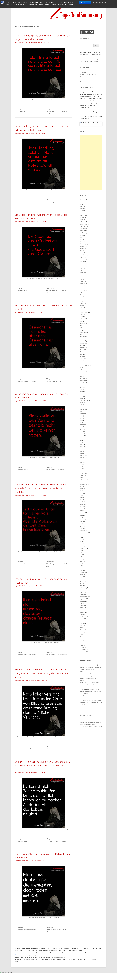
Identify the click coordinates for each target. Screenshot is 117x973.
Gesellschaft (27, 929)
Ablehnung (82, 200)
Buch (81, 239)
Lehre (81, 431)
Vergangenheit (83, 596)
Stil (80, 552)
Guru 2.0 (82, 79)
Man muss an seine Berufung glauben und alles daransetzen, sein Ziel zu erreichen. (91, 691)
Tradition (82, 568)
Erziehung (82, 290)
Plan (81, 491)
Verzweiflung (83, 616)
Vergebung (82, 599)
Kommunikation (84, 400)
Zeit (81, 636)
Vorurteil (82, 621)
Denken (26, 290)
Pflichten (82, 486)
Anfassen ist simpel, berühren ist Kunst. (90, 722)
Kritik (81, 418)
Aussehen (82, 219)
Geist (81, 325)
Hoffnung (82, 372)
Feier (81, 297)
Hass (81, 361)
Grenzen (82, 356)
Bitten (81, 237)
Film (81, 301)
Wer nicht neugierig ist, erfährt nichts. (90, 724)
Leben (61, 381)
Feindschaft (35, 654)
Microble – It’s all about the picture (89, 74)
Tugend (82, 577)
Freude (81, 310)
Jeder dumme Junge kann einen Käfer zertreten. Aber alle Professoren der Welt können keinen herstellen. (40, 488)
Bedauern (82, 222)
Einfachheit (83, 264)
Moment (82, 455)
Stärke (81, 550)
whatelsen (82, 689)
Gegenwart (82, 323)
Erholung (82, 281)
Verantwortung (84, 590)
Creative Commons (97, 959)
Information (83, 380)
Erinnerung (83, 283)
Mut (81, 462)
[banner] (58, 13)
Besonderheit (83, 228)
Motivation (27, 202)
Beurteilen (82, 230)
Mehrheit (59, 929)
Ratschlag (82, 506)
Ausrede (82, 217)
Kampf (81, 391)
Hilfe (81, 369)
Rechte (81, 508)
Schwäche (82, 530)
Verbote (82, 592)
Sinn (81, 539)
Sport (81, 544)
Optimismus (83, 473)
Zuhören (82, 645)
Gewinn (82, 345)
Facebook (82, 32)
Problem (82, 499)
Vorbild (81, 619)
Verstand (26, 469)
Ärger (81, 213)
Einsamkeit (82, 266)
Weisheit (82, 625)
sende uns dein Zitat (60, 957)
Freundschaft (27, 654)
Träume (82, 572)
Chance (82, 242)
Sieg (81, 537)
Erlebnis (82, 286)
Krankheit (33, 381)
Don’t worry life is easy (86, 715)
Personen (20, 111)
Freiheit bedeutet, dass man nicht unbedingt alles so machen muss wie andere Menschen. (90, 685)
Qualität (82, 502)
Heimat (82, 363)
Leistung (82, 433)
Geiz (81, 327)
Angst (81, 206)
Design (81, 250)
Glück (81, 352)
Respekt (82, 519)
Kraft (81, 405)
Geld (81, 330)
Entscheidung (83, 275)
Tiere (81, 563)
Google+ (86, 32)
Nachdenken (63, 290)
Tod (81, 566)
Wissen (32, 564)
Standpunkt (83, 548)
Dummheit (49, 472)
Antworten (82, 208)
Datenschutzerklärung (99, 2)
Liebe (47, 292)
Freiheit (82, 305)
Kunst (81, 420)
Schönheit (82, 528)
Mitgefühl (82, 451)
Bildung (31, 749)
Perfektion (82, 482)
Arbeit (81, 211)
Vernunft (82, 610)
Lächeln (82, 425)
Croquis (82, 76)
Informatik (82, 378)
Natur (81, 466)
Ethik (81, 292)
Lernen (53, 749)
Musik (81, 460)
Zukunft (82, 647)
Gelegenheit (83, 332)
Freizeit (81, 308)
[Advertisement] (91, 162)
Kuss (81, 422)
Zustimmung (83, 649)
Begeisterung (83, 224)
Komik (81, 398)
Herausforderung (84, 365)
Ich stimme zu (85, 2)
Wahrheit (82, 623)
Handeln (82, 358)
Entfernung (83, 272)
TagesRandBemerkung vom (32, 42)
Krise (81, 416)
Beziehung (82, 233)
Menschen (82, 449)
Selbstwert (82, 535)
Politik (81, 495)
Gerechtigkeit (83, 336)
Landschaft (83, 427)
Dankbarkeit (83, 246)
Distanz (82, 253)
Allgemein (82, 202)
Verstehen (62, 111)
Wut (81, 634)
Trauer (81, 570)
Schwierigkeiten (84, 533)
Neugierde (82, 471)
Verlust (81, 607)
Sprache (82, 546)
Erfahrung (82, 277)
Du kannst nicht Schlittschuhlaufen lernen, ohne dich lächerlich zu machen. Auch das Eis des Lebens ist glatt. (42, 765)
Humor (81, 374)
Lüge (81, 442)
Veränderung (83, 588)
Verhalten (82, 603)
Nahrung (82, 464)
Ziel (31, 202)
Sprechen (53, 929)
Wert (81, 627)
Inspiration (82, 385)
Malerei (82, 447)
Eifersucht (82, 259)
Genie (25, 111)
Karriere (82, 394)
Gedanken (82, 319)
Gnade (81, 354)
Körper (81, 402)
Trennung (82, 574)
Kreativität (82, 409)
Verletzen (82, 605)
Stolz (81, 557)
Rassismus (82, 504)
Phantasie (82, 488)
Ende (81, 270)
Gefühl (81, 321)
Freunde (48, 657)
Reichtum (82, 513)
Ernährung (82, 288)
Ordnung (82, 475)
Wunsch (82, 632)
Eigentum (82, 261)
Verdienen (82, 594)
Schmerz (82, 526)
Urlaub (81, 583)
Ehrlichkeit (82, 257)
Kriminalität (83, 413)
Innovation (83, 383)
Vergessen (82, 601)
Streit (81, 559)
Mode (81, 453)
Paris (81, 477)
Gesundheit (27, 381)
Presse (81, 497)
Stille (81, 555)
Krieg (81, 411)
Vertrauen (82, 614)
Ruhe (81, 522)
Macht (81, 444)
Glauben (82, 350)
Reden (81, 510)
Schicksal (82, 524)
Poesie (81, 493)
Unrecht (82, 581)
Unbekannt (83, 579)
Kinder (81, 396)
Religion (82, 517)
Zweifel (81, 654)
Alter (81, 204)
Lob (81, 440)
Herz (81, 367)
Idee (81, 376)
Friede (81, 314)
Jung (81, 389)
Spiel (81, 541)
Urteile (81, 585)
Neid (81, 469)
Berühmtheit (83, 226)
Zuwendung (83, 652)
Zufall (81, 641)
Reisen (81, 515)
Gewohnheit (83, 347)
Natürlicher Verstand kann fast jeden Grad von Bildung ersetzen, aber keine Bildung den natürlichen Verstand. (41, 673)
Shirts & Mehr (83, 72)
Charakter (26, 564)
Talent (29, 111)
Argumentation (84, 215)
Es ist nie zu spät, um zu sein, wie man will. (91, 726)
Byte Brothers (83, 81)
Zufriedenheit (83, 643)
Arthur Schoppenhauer (52, 111)
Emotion (82, 268)
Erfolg (81, 279)
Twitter (91, 32)
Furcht (81, 316)
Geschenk (82, 339)
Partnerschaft (83, 480)
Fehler (48, 841)
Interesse (82, 387)
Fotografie (82, 303)
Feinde (53, 657)
